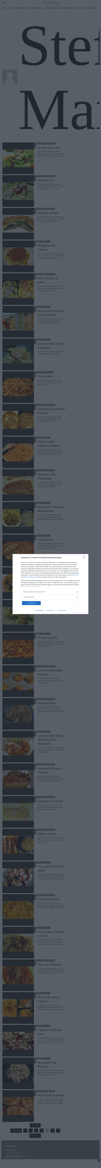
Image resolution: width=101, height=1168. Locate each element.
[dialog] (50, 584)
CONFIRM (31, 603)
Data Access (50, 610)
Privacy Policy (61, 610)
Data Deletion (39, 610)
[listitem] (50, 592)
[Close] (85, 558)
